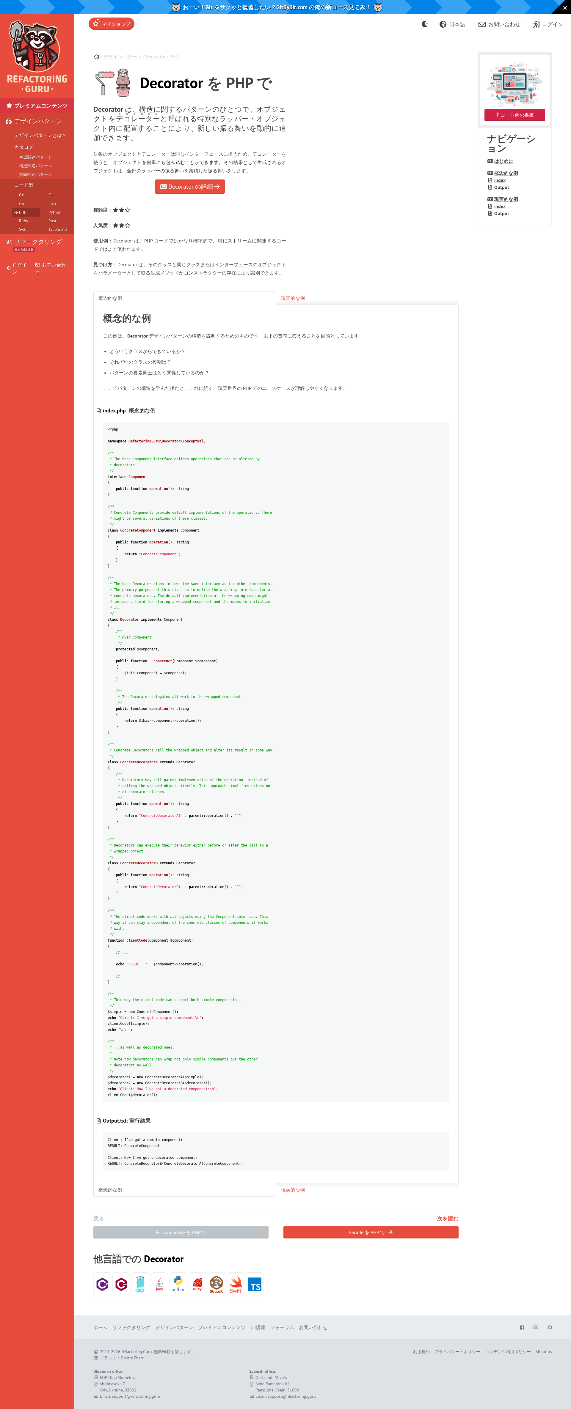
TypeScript (57, 229)
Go (21, 203)
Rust (52, 220)
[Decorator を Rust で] (216, 1284)
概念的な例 (506, 173)
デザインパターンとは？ (40, 135)
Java (52, 203)
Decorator (155, 56)
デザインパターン (122, 56)
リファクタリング (37, 244)
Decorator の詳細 (190, 186)
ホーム (100, 1327)
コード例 (23, 185)
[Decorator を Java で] (159, 1284)
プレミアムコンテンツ (40, 105)
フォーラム (282, 1327)
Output (501, 187)
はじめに (503, 161)
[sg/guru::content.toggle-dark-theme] (425, 23)
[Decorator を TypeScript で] (254, 1284)
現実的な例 (506, 199)
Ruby (23, 220)
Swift (23, 229)
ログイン (19, 268)
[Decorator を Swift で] (235, 1284)
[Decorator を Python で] (178, 1284)
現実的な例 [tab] (293, 298)
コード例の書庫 (516, 115)
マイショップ (116, 24)
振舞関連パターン (35, 174)
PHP (174, 56)
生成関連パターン (35, 157)
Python (55, 212)
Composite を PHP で (184, 1232)
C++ (51, 195)
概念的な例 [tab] (110, 298)
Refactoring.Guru (137, 1351)
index (500, 180)
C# (21, 195)
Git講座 (258, 1327)
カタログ (23, 147)
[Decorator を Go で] (140, 1284)
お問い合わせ (50, 268)
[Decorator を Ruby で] (197, 1284)
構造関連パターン (35, 165)
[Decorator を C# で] (102, 1284)
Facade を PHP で (367, 1232)
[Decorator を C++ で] (121, 1284)
